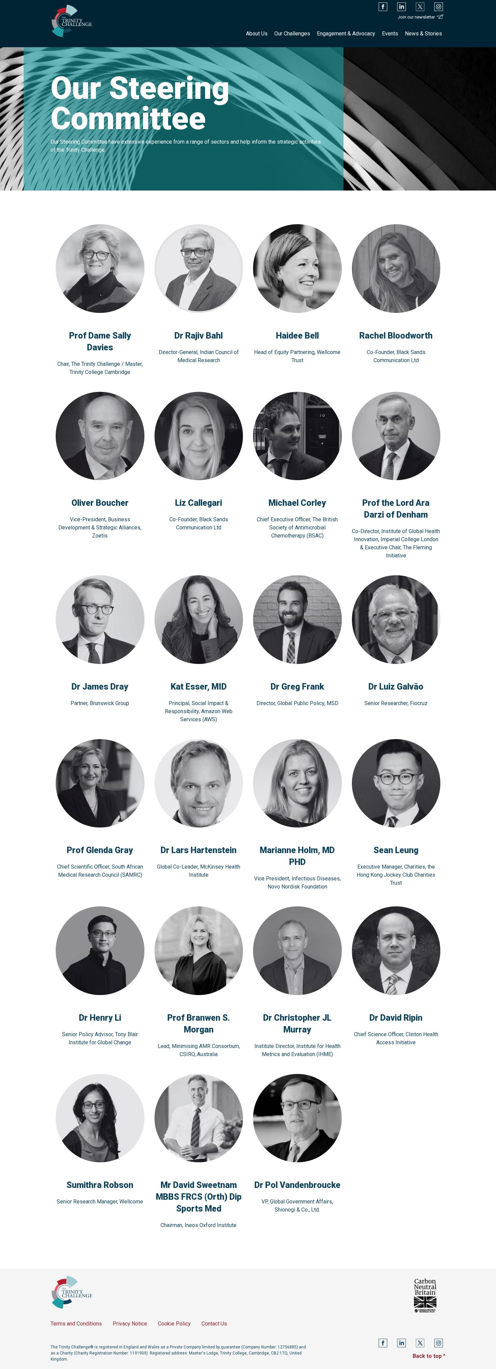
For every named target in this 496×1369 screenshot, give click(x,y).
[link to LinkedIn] (401, 6)
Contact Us (214, 1323)
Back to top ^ (429, 1356)
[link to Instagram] (438, 6)
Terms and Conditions (76, 1323)
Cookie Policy (174, 1323)
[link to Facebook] (383, 6)
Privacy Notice (130, 1323)
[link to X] (420, 6)
